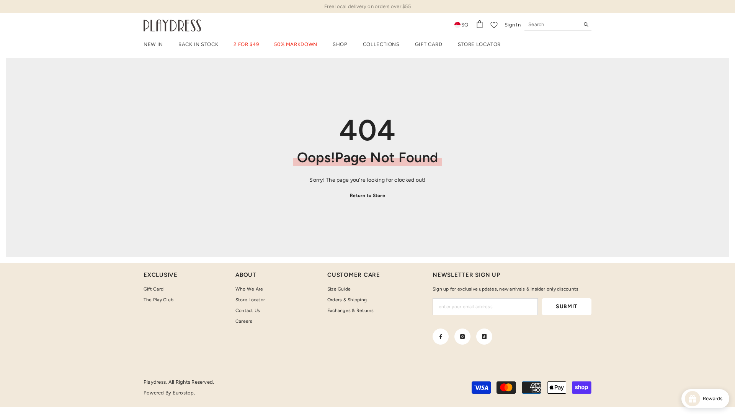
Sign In (513, 25)
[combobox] (552, 24)
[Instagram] (462, 337)
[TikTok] (484, 337)
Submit (566, 306)
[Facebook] (441, 337)
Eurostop (183, 393)
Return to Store (367, 195)
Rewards (714, 398)
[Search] (557, 25)
